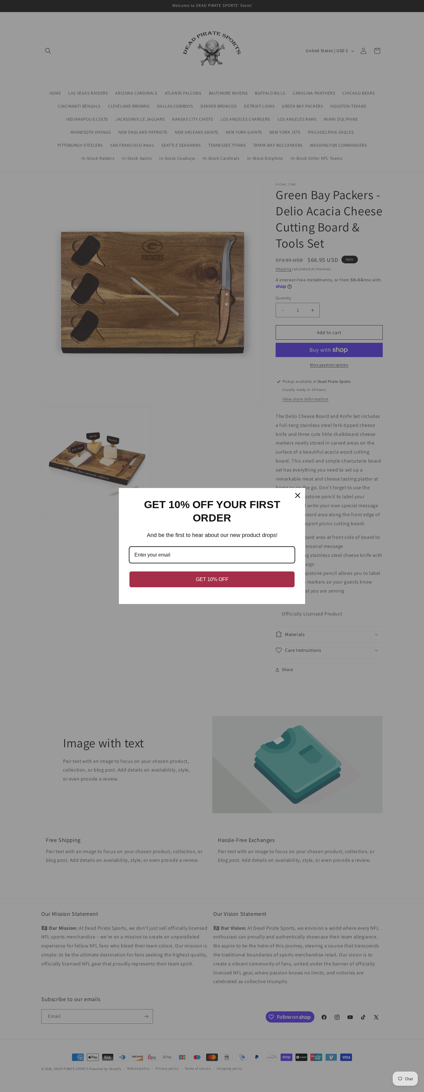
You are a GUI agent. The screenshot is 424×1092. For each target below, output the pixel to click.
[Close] (297, 495)
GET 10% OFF (212, 579)
